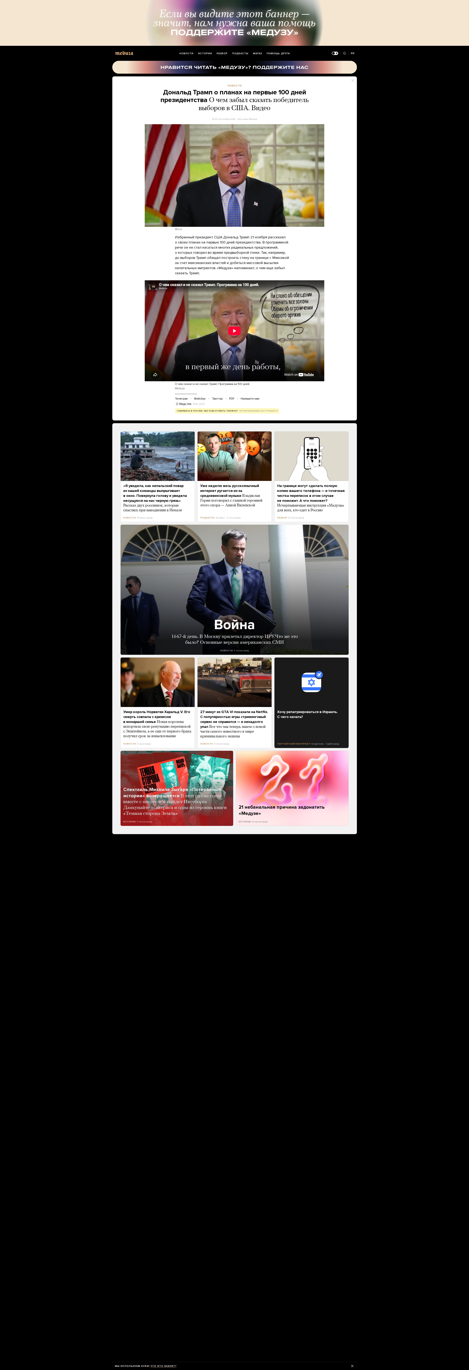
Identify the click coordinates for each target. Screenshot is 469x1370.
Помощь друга (278, 53)
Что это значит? (163, 1366)
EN (352, 53)
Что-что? (199, 404)
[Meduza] (124, 53)
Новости (186, 53)
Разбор (222, 53)
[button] (234, 175)
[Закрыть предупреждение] (352, 1366)
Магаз (257, 53)
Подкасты (240, 53)
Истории (205, 53)
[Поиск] (344, 53)
